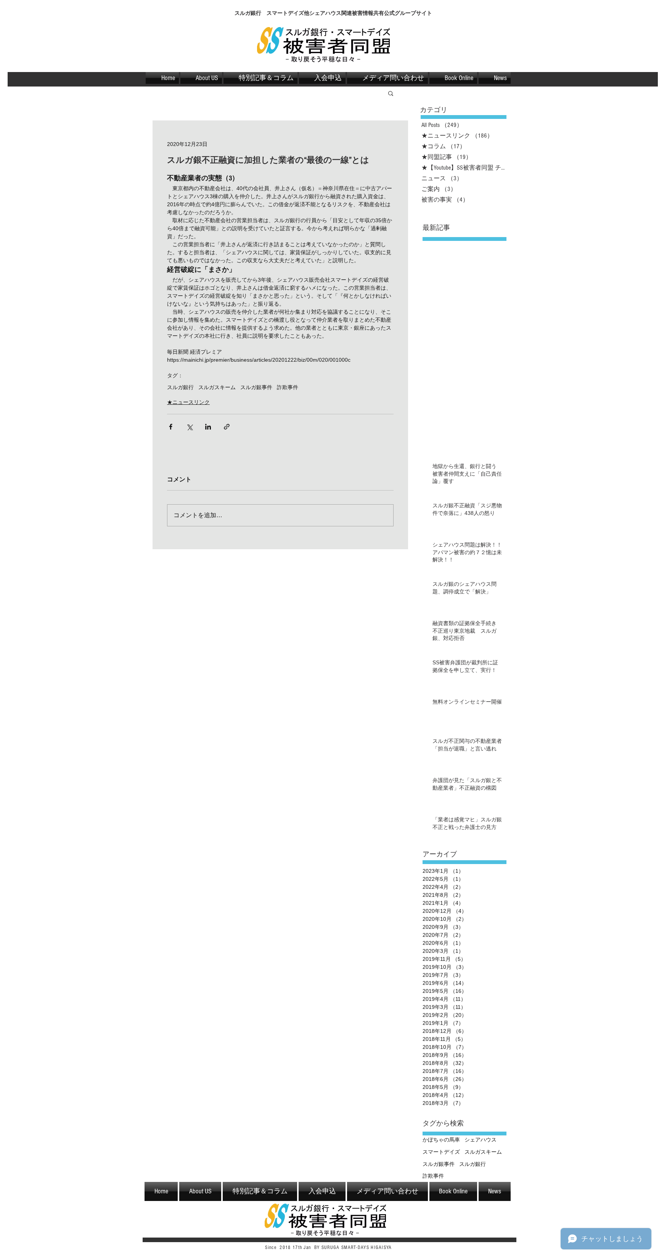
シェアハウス (481, 1140)
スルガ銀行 (180, 387)
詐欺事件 (287, 387)
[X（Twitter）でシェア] (189, 426)
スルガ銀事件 (256, 387)
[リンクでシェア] (226, 426)
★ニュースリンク (188, 402)
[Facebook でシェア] (170, 426)
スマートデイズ (441, 1152)
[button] (390, 93)
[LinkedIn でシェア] (208, 426)
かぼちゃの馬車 (441, 1140)
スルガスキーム (217, 387)
